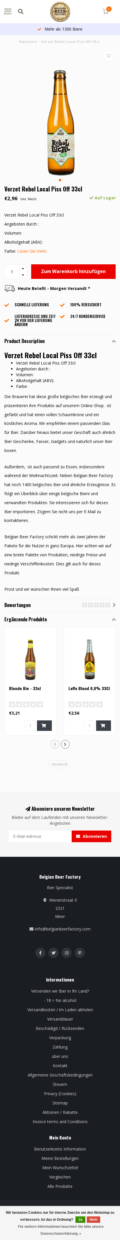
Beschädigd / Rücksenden (60, 1028)
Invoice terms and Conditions (60, 1121)
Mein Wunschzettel (60, 1167)
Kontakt (60, 1065)
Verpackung (60, 1037)
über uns (60, 1056)
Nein (93, 1220)
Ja (80, 1220)
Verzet (59, 764)
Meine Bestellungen (60, 1158)
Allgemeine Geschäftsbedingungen (60, 1075)
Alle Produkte (60, 1186)
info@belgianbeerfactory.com (63, 929)
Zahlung (60, 1047)
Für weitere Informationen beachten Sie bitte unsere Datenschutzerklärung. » (61, 1230)
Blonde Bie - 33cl (25, 688)
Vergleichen (60, 1177)
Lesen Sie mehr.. (32, 251)
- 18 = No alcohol (60, 1000)
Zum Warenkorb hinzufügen (73, 271)
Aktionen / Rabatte (60, 1112)
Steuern (60, 1084)
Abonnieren (94, 836)
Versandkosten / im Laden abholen (60, 1009)
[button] (60, 180)
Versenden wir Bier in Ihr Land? (60, 991)
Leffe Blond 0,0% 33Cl (89, 688)
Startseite (28, 41)
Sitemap (60, 1103)
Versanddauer (60, 1019)
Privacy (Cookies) (60, 1093)
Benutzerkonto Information (60, 1149)
